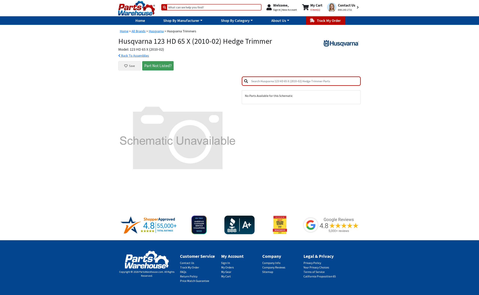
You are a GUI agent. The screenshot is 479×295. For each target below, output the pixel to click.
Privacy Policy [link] (312, 263)
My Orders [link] (227, 267)
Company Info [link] (271, 263)
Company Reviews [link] (273, 267)
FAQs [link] (183, 272)
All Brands (139, 31)
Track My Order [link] (189, 267)
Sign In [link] (225, 263)
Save (132, 66)
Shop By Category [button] (235, 20)
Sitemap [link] (267, 272)
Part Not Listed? (158, 65)
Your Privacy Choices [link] (316, 267)
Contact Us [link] (187, 263)
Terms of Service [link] (314, 272)
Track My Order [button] (329, 20)
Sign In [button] (276, 9)
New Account (289, 9)
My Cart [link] (226, 276)
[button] (343, 7)
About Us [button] (278, 20)
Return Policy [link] (188, 276)
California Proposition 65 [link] (319, 276)
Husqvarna (156, 31)
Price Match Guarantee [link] (194, 281)
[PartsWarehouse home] (136, 7)
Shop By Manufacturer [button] (181, 20)
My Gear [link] (226, 272)
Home (140, 20)
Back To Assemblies (134, 55)
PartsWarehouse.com (151, 272)
